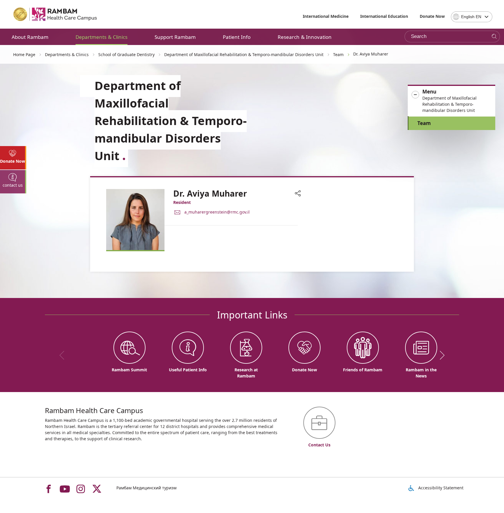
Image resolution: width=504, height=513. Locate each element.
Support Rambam (175, 37)
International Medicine (326, 16)
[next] (440, 355)
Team (424, 123)
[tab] (13, 157)
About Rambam (30, 37)
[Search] (494, 36)
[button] (451, 101)
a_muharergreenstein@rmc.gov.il (217, 212)
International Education (384, 16)
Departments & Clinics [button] (101, 37)
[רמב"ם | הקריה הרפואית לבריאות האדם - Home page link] (55, 14)
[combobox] (471, 17)
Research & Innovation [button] (305, 37)
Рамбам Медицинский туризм (146, 488)
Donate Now (432, 16)
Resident (182, 202)
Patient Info (237, 37)
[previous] (64, 355)
